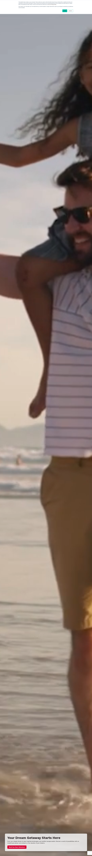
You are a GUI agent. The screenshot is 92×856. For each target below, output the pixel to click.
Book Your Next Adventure (17, 847)
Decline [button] (70, 10)
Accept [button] (65, 10)
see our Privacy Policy (52, 4)
